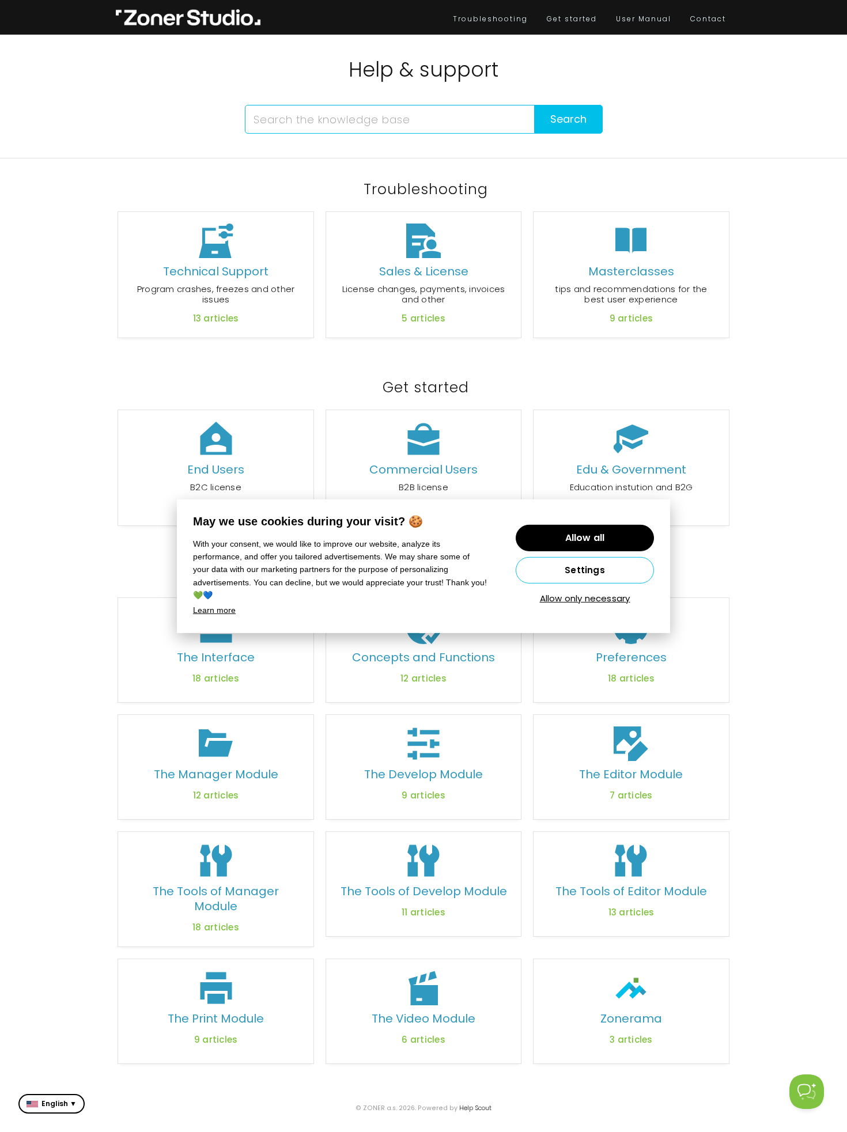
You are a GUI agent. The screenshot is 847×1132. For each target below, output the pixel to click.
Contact (708, 19)
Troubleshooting (490, 19)
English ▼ (59, 1103)
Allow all (585, 537)
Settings (585, 570)
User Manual (643, 19)
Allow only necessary (585, 598)
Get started (572, 19)
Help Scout (475, 1108)
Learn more (214, 610)
